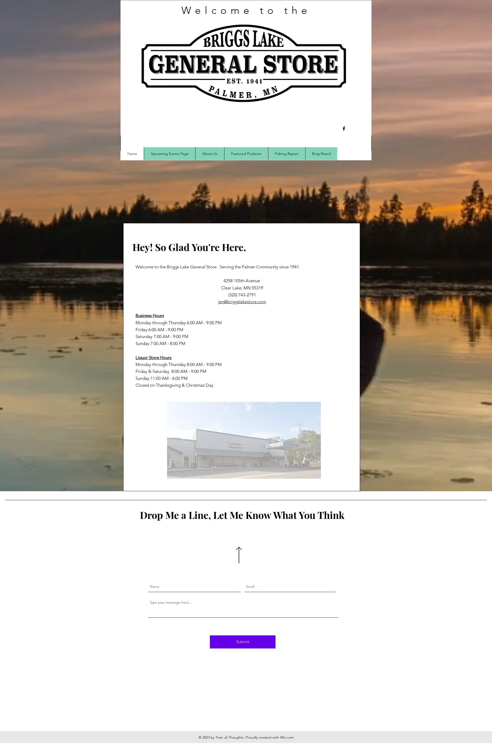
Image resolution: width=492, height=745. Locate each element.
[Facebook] (344, 128)
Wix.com (287, 737)
